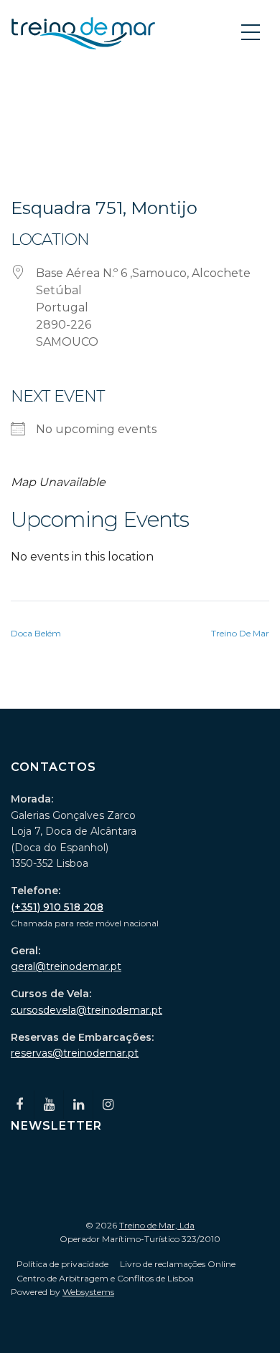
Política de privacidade (62, 1264)
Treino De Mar (240, 633)
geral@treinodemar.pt (66, 966)
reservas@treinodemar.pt (75, 1053)
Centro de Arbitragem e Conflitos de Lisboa (105, 1278)
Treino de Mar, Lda (157, 1225)
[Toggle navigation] (252, 31)
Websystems (88, 1291)
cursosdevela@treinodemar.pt (86, 1010)
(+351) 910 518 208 (57, 907)
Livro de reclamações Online (177, 1264)
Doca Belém (36, 633)
